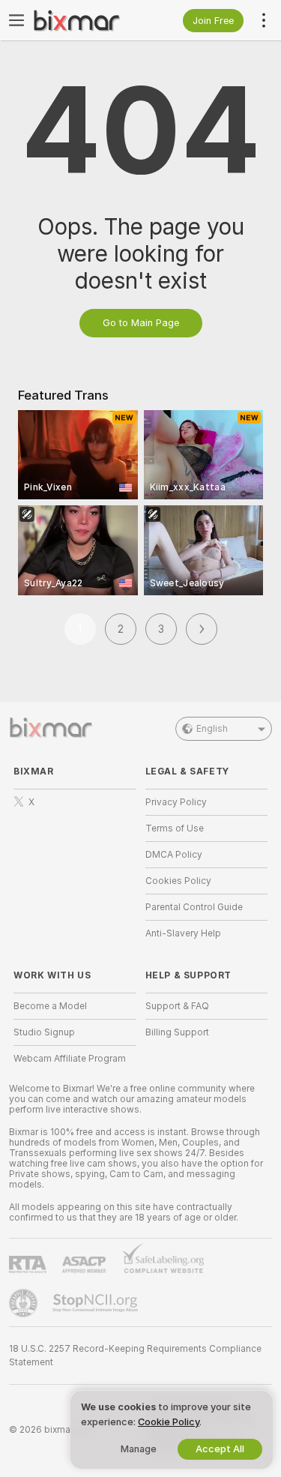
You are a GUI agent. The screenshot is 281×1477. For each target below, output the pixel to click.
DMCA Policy (173, 854)
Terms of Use (174, 828)
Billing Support (177, 1032)
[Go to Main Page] (87, 20)
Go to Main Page (141, 322)
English (212, 729)
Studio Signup (44, 1032)
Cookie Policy (168, 1422)
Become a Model (50, 1006)
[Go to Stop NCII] (96, 1303)
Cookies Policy (178, 881)
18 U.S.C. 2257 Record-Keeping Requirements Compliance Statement (135, 1356)
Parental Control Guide (194, 907)
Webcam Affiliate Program (69, 1058)
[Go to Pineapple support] (24, 1303)
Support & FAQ (177, 1006)
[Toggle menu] (16, 20)
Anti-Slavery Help (183, 933)
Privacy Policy (176, 802)
